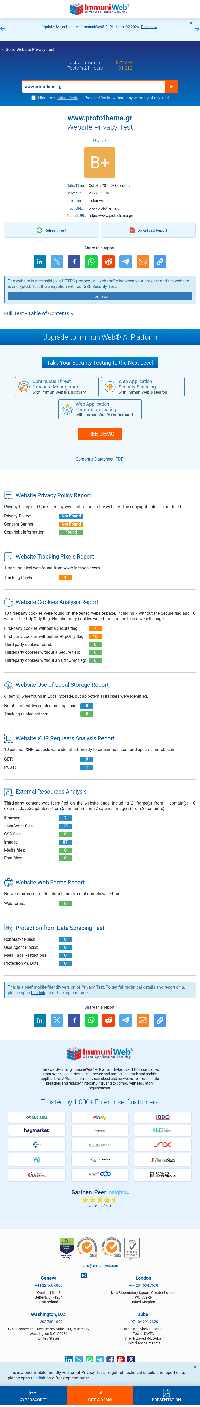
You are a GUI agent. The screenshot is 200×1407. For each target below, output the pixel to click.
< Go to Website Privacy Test (28, 49)
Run (171, 87)
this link (38, 1378)
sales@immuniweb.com (100, 1265)
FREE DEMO (99, 434)
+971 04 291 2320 (143, 1322)
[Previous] (2, 29)
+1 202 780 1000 (48, 1322)
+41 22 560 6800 (48, 1285)
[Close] (191, 23)
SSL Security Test (100, 286)
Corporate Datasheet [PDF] (100, 459)
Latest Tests (67, 97)
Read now (149, 27)
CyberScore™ (33, 1400)
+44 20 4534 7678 (143, 1285)
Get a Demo (100, 1400)
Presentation (166, 1400)
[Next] (197, 29)
